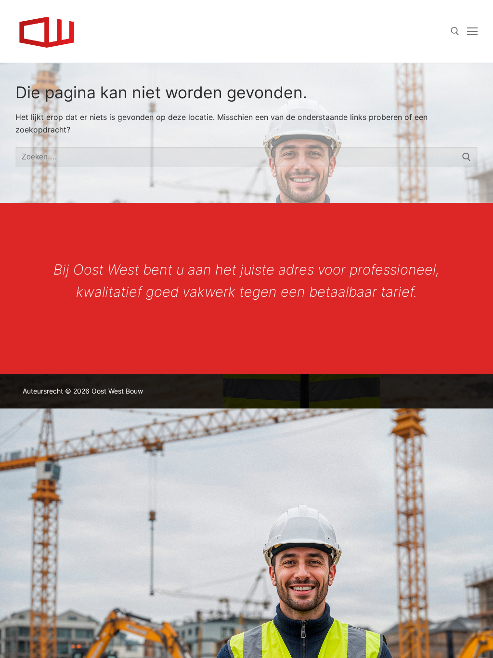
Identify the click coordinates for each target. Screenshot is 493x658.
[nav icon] (472, 31)
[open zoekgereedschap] (455, 31)
